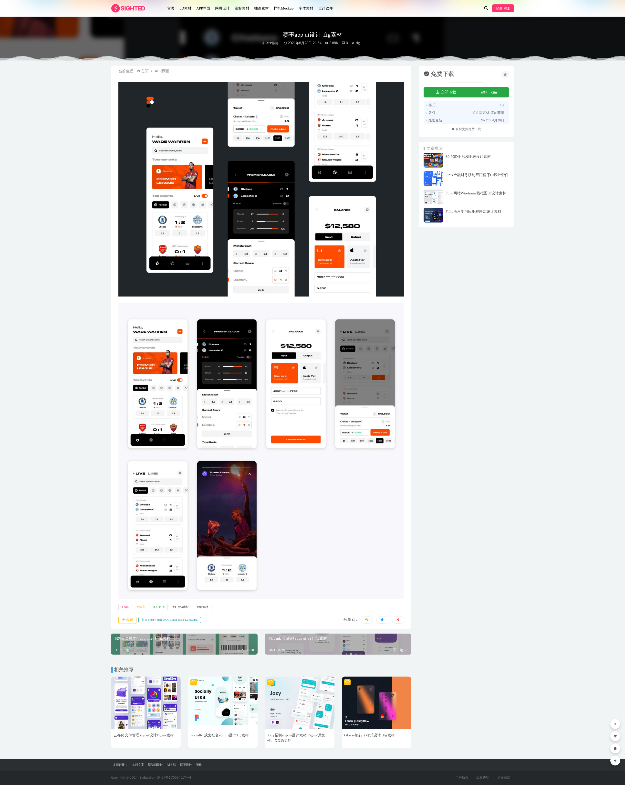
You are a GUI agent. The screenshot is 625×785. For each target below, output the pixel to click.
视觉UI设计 (155, 764)
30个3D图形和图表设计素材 (468, 157)
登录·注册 (503, 8)
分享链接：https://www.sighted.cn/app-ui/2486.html (171, 619)
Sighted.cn (147, 777)
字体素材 (306, 8)
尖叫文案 (138, 764)
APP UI (160, 606)
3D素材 (185, 8)
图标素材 (242, 8)
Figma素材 (182, 606)
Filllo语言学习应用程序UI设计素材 (473, 211)
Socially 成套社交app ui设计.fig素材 (219, 735)
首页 (171, 8)
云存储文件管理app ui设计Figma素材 (144, 735)
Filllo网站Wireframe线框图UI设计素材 (476, 193)
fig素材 (203, 606)
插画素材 (261, 8)
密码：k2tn (488, 92)
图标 (199, 764)
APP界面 (203, 8)
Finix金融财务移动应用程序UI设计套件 (477, 175)
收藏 (129, 620)
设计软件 (325, 8)
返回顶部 (503, 777)
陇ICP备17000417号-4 (174, 777)
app (126, 606)
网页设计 (222, 8)
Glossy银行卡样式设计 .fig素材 (369, 735)
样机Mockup (284, 8)
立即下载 (448, 92)
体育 (142, 606)
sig (357, 43)
